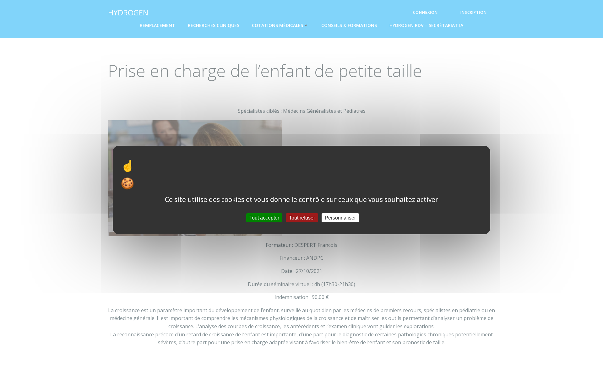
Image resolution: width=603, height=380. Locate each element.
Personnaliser (340, 217)
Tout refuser (302, 217)
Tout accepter (264, 217)
